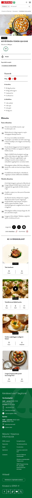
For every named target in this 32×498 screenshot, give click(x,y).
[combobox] (6, 6)
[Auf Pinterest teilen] (24, 227)
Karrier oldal (8, 427)
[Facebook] (4, 491)
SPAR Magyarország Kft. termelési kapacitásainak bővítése (22, 466)
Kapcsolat (5, 444)
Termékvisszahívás (22, 444)
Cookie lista (20, 447)
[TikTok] (13, 491)
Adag (5, 79)
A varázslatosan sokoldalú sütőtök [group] (9, 66)
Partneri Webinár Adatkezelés (21, 455)
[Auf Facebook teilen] (14, 227)
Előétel (4, 38)
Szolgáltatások (21, 441)
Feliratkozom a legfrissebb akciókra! (14, 479)
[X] (21, 491)
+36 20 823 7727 (9, 407)
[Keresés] (29, 6)
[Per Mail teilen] (19, 227)
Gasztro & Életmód (6, 11)
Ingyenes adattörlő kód (22, 450)
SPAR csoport (6, 441)
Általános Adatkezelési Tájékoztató (23, 460)
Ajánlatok (5, 450)
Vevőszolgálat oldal (10, 413)
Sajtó (3, 447)
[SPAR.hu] (8, 2)
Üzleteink (4, 454)
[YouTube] (17, 491)
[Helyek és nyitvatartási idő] (26, 2)
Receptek (15, 11)
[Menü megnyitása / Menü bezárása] (30, 2)
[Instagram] (8, 491)
